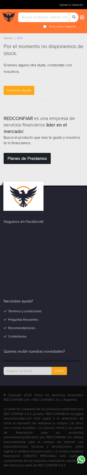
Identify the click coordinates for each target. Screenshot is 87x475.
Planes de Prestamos (27, 158)
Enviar (59, 371)
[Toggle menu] (82, 18)
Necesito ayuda (19, 90)
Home (8, 38)
